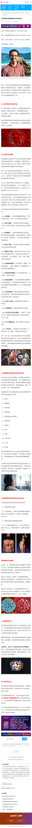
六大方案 (16, 7)
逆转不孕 (10, 7)
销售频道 (4, 9)
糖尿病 (15, 9)
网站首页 (4, 5)
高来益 (7, 764)
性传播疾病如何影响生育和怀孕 (10, 801)
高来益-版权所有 (13, 826)
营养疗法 (10, 5)
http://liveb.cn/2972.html (10, 745)
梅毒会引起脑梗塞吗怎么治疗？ (8, 788)
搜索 (24, 739)
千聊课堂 (11, 820)
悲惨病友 (23, 5)
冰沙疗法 (10, 9)
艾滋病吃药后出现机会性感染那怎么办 (15, 759)
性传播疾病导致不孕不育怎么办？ (10, 804)
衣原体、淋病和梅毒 (7, 809)
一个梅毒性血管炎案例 (6, 784)
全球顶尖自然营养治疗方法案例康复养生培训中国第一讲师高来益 (16, 12)
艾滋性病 (23, 7)
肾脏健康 (4, 7)
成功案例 (16, 5)
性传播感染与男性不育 (7, 799)
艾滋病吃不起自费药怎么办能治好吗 (16, 757)
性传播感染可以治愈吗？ (8, 806)
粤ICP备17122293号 (21, 826)
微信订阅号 (20, 820)
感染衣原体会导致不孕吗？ (9, 796)
